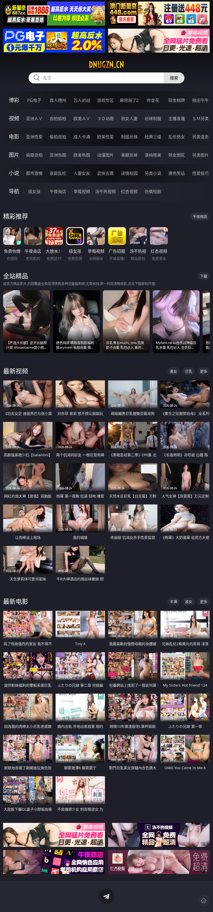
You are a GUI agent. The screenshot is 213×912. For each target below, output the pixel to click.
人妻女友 (82, 173)
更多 (203, 371)
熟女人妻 (129, 118)
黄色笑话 (176, 173)
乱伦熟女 (176, 137)
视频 (14, 118)
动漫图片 (105, 155)
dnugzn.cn (106, 64)
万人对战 (82, 100)
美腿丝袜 (129, 155)
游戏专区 (105, 100)
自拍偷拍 (58, 118)
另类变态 (200, 137)
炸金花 (153, 100)
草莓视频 (82, 191)
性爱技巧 (200, 173)
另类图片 (200, 155)
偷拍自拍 (58, 137)
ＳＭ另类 (200, 118)
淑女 (188, 601)
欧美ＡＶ (82, 118)
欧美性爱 (105, 137)
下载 (203, 276)
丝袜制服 (153, 118)
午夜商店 (58, 191)
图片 (14, 154)
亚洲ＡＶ (34, 118)
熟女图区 (176, 155)
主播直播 (176, 118)
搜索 (174, 78)
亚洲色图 (58, 155)
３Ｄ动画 (105, 118)
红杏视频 (129, 191)
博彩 (14, 100)
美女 (173, 371)
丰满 (173, 601)
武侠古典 (105, 173)
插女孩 (34, 191)
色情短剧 (153, 191)
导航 (14, 191)
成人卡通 (82, 137)
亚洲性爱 (34, 137)
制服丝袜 (129, 137)
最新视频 (15, 371)
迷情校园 (129, 173)
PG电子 (34, 100)
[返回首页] (203, 900)
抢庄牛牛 (200, 100)
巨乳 (188, 371)
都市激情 (34, 173)
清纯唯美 (153, 155)
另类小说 (153, 173)
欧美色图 (82, 155)
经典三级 (153, 137)
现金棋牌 (176, 100)
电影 (14, 136)
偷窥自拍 (34, 155)
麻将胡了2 (129, 100)
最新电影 (15, 601)
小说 (14, 173)
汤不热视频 (105, 191)
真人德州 (58, 100)
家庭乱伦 (58, 173)
